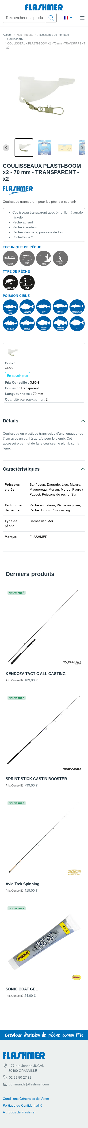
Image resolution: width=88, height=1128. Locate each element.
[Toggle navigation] (82, 18)
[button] (24, 147)
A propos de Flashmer (19, 1112)
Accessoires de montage (53, 34)
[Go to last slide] (6, 147)
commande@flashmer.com (29, 1084)
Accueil (7, 34)
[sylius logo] (44, 7)
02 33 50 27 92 (19, 1077)
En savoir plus (17, 375)
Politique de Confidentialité (22, 1105)
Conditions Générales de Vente (26, 1098)
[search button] (51, 18)
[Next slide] (82, 147)
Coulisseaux (15, 39)
